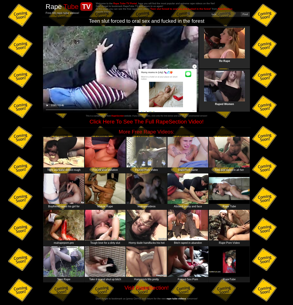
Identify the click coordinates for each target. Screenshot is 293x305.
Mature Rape (105, 206)
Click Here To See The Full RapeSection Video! (147, 122)
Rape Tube (229, 206)
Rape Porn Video (229, 242)
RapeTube (229, 279)
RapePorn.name (188, 169)
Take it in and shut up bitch (105, 279)
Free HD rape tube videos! (62, 13)
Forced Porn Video (146, 169)
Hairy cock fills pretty (146, 279)
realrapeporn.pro (64, 242)
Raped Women (224, 84)
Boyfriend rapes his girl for (64, 206)
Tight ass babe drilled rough (64, 169)
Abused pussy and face (188, 206)
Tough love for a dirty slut (105, 242)
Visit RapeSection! (146, 288)
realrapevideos (146, 206)
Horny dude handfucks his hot (146, 242)
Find (245, 14)
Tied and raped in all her (229, 169)
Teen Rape (63, 279)
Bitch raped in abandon (188, 242)
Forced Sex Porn (188, 279)
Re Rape (224, 41)
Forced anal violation (105, 169)
